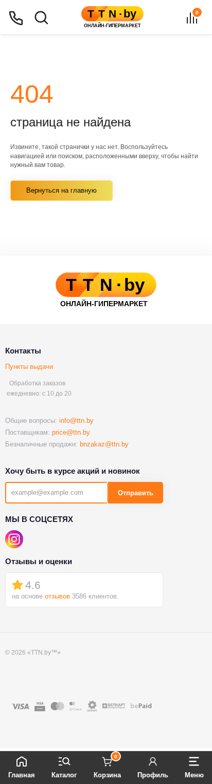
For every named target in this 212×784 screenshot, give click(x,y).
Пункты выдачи (29, 366)
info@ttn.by (76, 420)
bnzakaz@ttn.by (104, 444)
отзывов (57, 596)
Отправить (135, 493)
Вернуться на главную (61, 190)
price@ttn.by (71, 432)
